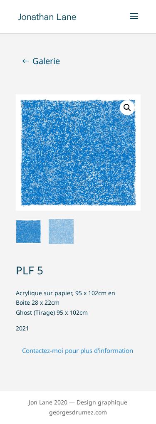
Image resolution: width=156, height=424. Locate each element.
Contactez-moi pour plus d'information (77, 350)
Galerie (46, 61)
